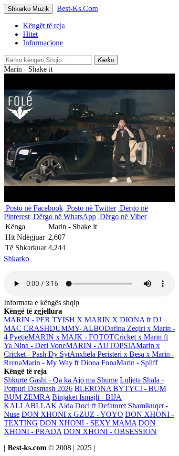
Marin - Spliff (137, 363)
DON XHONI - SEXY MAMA (88, 423)
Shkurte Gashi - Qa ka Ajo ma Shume (61, 380)
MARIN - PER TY (33, 320)
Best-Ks (77, 8)
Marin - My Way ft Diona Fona (69, 363)
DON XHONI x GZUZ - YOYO (72, 414)
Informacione (43, 43)
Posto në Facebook (33, 208)
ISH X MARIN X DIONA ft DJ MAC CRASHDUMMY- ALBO (82, 324)
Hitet (30, 34)
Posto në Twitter (90, 208)
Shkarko (16, 259)
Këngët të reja (44, 25)
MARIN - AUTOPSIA (101, 345)
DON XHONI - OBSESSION (110, 431)
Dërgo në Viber (122, 216)
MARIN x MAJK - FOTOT (71, 337)
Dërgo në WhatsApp (64, 216)
